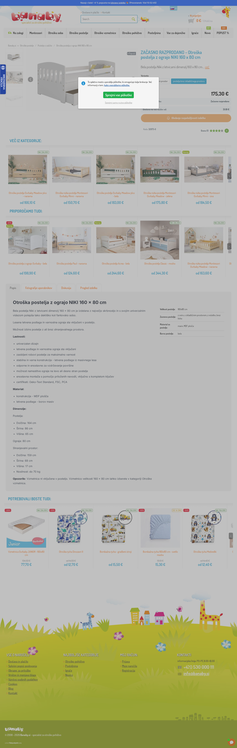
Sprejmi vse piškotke (118, 95)
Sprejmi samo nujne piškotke (118, 102)
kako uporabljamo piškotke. (117, 85)
